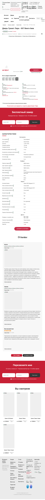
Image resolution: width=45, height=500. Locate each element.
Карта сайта (36, 459)
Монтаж (12, 482)
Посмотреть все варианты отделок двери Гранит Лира (22, 106)
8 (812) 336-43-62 (29, 461)
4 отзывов (14, 31)
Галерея (20, 469)
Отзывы (20, 462)
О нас (19, 459)
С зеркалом (4, 469)
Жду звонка (34, 122)
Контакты (32, 18)
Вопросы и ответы (21, 465)
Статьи (12, 470)
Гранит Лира (6, 247)
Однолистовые (5, 465)
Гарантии (16, 18)
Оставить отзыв (28, 355)
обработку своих (24, 125)
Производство (22, 472)
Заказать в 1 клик (12, 421)
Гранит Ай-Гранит (9, 418)
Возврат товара (12, 488)
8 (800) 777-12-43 (29, 466)
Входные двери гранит (4, 461)
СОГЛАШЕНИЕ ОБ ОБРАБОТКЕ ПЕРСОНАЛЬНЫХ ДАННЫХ (22, 494)
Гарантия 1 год (5, 95)
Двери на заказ (12, 18)
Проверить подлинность (14, 467)
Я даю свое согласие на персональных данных (24, 125)
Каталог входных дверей (6, 18)
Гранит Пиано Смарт (35, 418)
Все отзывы (17, 355)
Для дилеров (20, 475)
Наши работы (12, 474)
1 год (25, 224)
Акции (12, 459)
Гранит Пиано (22, 418)
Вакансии (20, 479)
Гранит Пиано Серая (9, 450)
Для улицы (4, 468)
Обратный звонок (15, 9)
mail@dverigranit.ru (30, 477)
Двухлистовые (5, 466)
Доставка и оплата (13, 478)
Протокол (36, 99)
